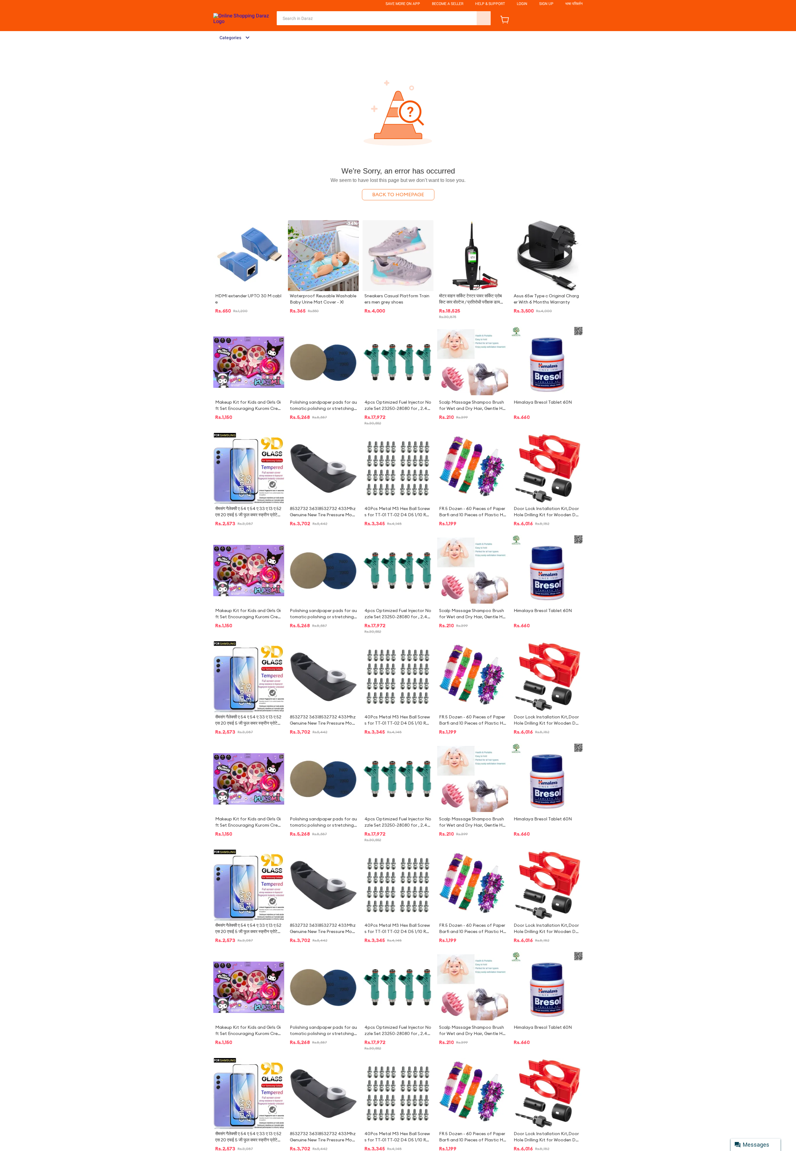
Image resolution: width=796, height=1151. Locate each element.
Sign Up (546, 4)
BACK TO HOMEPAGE (398, 194)
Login (522, 4)
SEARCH (484, 18)
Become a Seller (447, 4)
